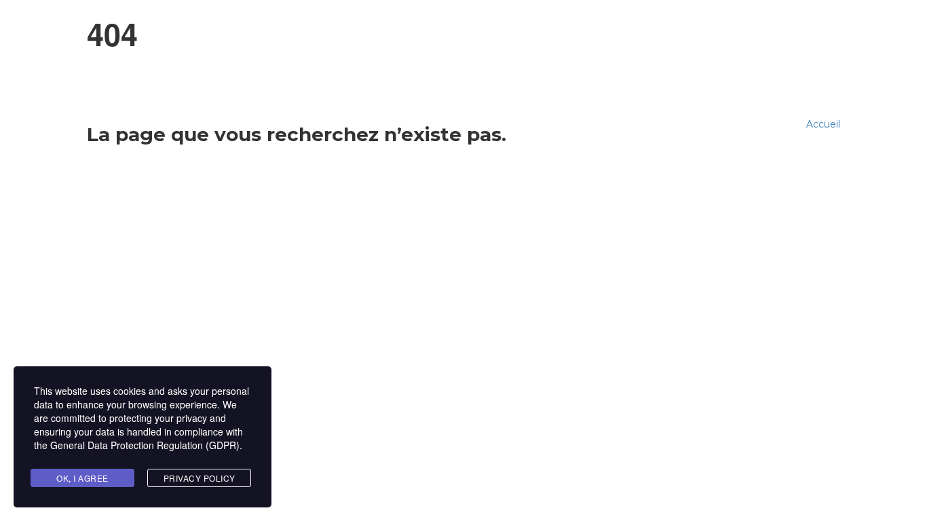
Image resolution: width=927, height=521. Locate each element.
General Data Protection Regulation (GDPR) (145, 445)
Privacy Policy (199, 478)
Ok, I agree (82, 478)
